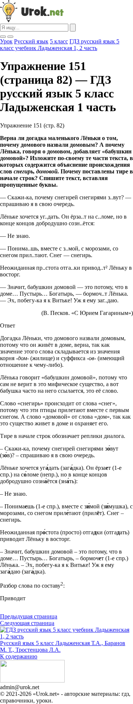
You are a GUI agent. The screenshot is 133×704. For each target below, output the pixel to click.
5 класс (59, 41)
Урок (6, 41)
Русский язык (31, 41)
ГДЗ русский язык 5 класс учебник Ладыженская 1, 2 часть (59, 44)
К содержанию (18, 656)
